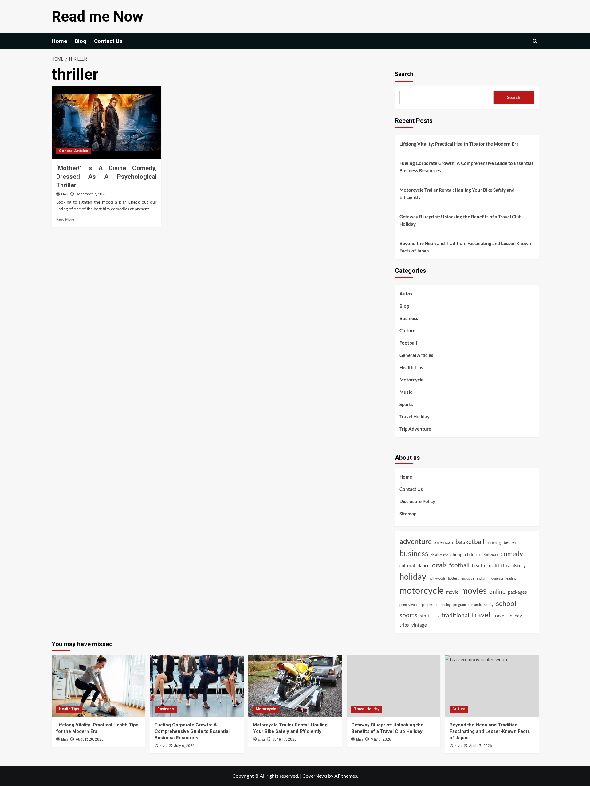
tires (435, 616)
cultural (407, 565)
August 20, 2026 (90, 739)
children (473, 554)
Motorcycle (411, 379)
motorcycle (421, 590)
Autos (405, 293)
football (459, 565)
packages (517, 592)
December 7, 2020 (91, 194)
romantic (475, 605)
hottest (453, 578)
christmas (491, 555)
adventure (415, 541)
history (518, 565)
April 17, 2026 (480, 746)
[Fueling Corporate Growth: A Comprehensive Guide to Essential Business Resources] (197, 686)
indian (481, 578)
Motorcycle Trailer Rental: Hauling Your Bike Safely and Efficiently (457, 193)
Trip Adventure (415, 429)
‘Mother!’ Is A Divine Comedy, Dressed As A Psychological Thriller (106, 176)
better (510, 542)
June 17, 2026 (284, 739)
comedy (512, 554)
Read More (65, 219)
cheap (456, 554)
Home (59, 41)
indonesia (496, 578)
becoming (494, 543)
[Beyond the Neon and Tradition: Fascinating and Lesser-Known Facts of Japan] (492, 686)
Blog (80, 41)
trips (404, 625)
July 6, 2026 (184, 746)
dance (424, 565)
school (506, 603)
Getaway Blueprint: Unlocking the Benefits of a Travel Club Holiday (460, 220)
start (425, 615)
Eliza (64, 194)
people (427, 605)
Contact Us (108, 41)
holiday (412, 576)
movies (474, 591)
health (478, 565)
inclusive (467, 578)
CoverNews (314, 776)
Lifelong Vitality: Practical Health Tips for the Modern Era (459, 144)
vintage (419, 625)
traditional (455, 615)
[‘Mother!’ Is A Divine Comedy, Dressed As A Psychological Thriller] (106, 122)
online (497, 591)
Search (404, 74)
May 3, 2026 (381, 739)
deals (439, 565)
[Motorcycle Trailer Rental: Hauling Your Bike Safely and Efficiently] (295, 686)
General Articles (73, 151)
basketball (469, 542)
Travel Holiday (414, 416)
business (413, 553)
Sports (406, 404)
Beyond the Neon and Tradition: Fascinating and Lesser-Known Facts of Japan (465, 246)
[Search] (535, 41)
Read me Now (97, 16)
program (459, 605)
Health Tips (411, 367)
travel (481, 614)
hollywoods (437, 578)
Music (405, 392)
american (443, 542)
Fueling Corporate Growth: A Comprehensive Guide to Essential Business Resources (466, 166)
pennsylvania (409, 605)
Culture (407, 330)
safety (489, 605)
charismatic (439, 555)
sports (408, 615)
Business (408, 318)
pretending (443, 605)
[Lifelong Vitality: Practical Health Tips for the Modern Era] (98, 686)
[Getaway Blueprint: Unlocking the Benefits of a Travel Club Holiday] (393, 686)
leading (511, 578)
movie (452, 592)
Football (408, 343)
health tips (498, 565)
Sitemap (407, 513)
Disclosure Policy (417, 501)
